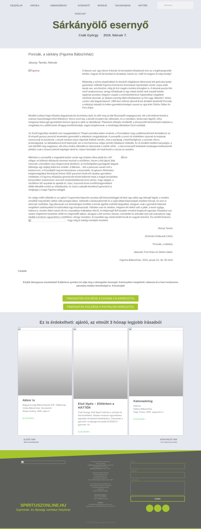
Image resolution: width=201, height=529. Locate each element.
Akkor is (29, 400)
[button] (100, 307)
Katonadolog (143, 401)
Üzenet (134, 480)
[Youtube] (166, 508)
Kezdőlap (16, 5)
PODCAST (80, 13)
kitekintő (84, 5)
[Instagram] (157, 508)
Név (133, 462)
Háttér (142, 5)
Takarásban (123, 5)
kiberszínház (58, 5)
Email (134, 471)
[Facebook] (149, 508)
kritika (34, 5)
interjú (102, 5)
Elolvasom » (29, 418)
